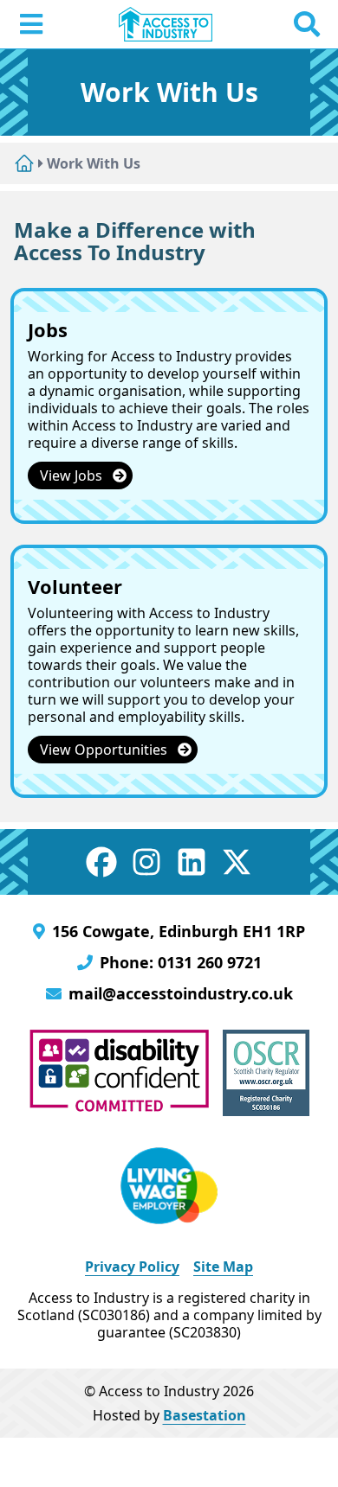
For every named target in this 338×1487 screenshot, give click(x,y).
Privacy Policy (132, 1266)
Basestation (204, 1415)
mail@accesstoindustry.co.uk (180, 993)
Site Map (223, 1266)
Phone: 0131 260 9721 (181, 962)
